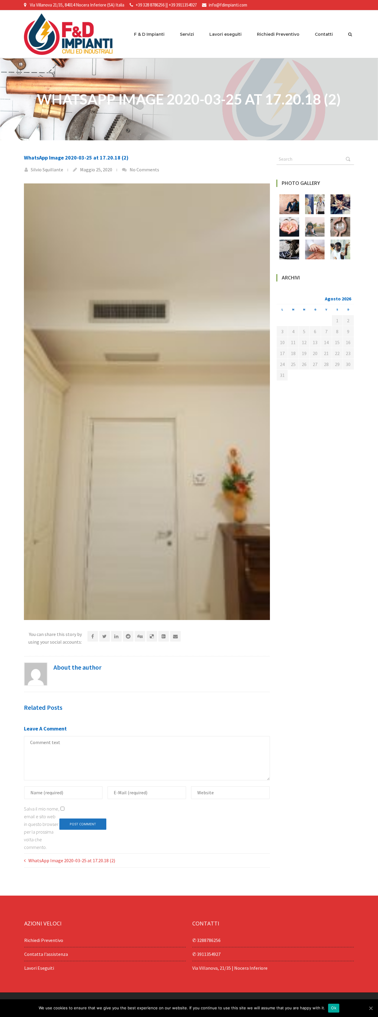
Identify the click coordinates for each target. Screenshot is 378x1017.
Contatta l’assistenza (46, 954)
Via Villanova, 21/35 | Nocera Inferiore (230, 968)
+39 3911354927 (183, 5)
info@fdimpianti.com (228, 5)
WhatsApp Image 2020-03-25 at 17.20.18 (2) (71, 860)
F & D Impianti (149, 34)
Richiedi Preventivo (278, 34)
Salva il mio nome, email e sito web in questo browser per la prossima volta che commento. (41, 828)
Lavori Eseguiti (39, 968)
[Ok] (371, 1008)
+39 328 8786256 (150, 5)
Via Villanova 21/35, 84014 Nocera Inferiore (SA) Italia (77, 5)
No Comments (144, 170)
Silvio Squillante (47, 170)
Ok (333, 1007)
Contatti (324, 34)
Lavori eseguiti (225, 34)
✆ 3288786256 (206, 940)
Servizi (187, 34)
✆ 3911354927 (206, 954)
